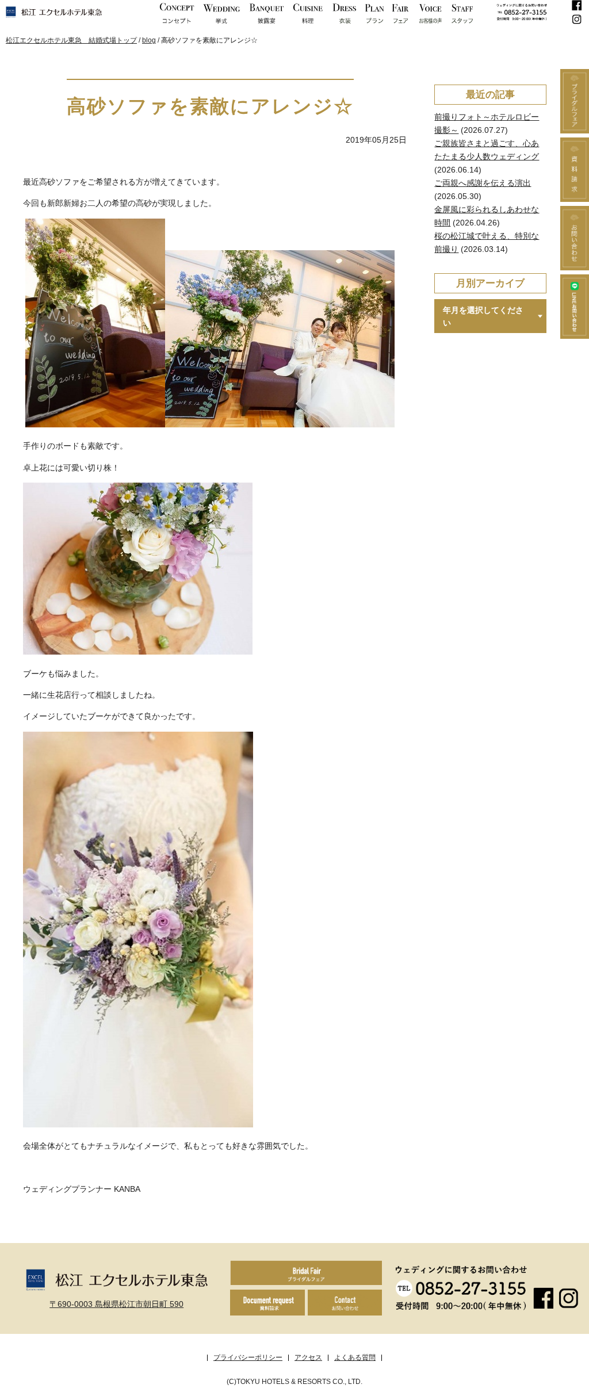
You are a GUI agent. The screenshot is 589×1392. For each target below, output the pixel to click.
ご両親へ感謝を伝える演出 (482, 183)
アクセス (308, 1357)
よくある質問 (355, 1357)
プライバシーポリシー (247, 1357)
